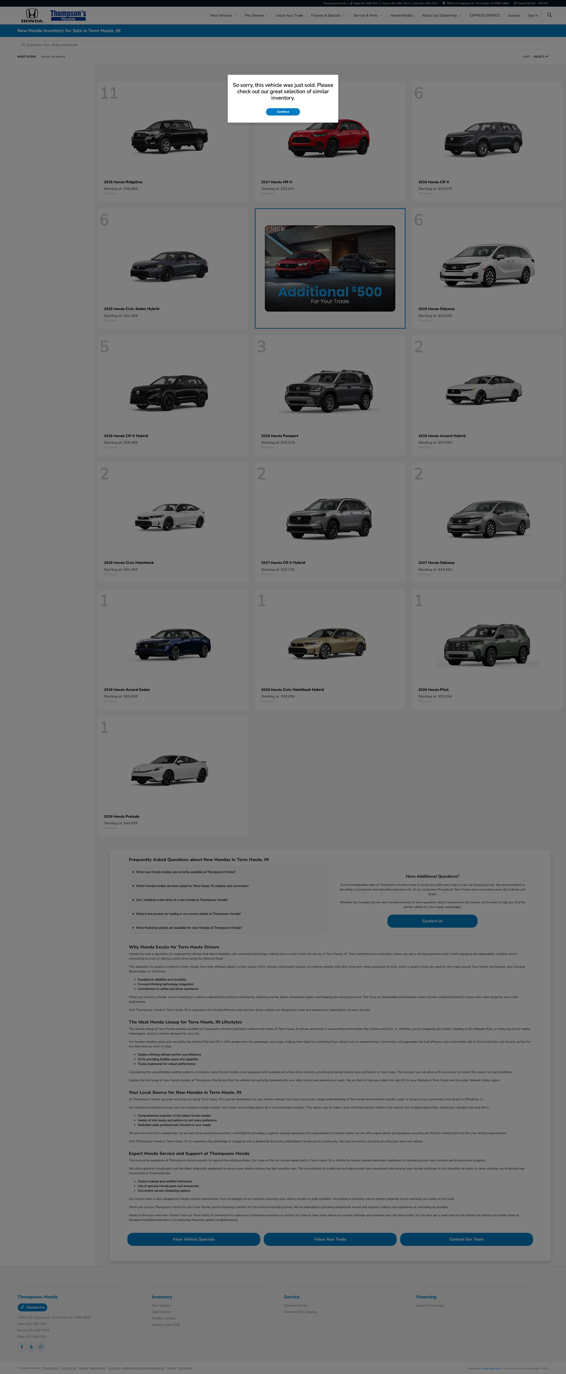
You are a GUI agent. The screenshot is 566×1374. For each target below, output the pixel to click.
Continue (283, 112)
